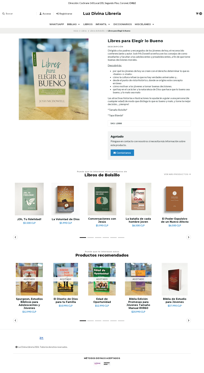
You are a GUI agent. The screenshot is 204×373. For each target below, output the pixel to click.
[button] (83, 237)
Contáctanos (123, 152)
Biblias (72, 24)
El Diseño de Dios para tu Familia (66, 300)
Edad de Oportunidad (102, 300)
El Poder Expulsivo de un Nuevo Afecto (175, 220)
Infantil (101, 24)
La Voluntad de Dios (66, 219)
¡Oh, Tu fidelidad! (29, 219)
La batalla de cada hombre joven (138, 220)
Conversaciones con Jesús (102, 220)
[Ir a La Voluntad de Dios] (65, 199)
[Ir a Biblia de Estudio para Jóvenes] (174, 279)
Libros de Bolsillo (97, 31)
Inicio (76, 31)
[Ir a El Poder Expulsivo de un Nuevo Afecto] (174, 199)
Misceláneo (143, 24)
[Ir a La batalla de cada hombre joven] (138, 199)
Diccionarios (122, 24)
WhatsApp (56, 24)
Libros (88, 24)
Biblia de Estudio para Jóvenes (174, 300)
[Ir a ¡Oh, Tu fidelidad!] (29, 199)
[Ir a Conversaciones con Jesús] (102, 199)
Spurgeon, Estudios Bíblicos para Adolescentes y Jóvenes (29, 303)
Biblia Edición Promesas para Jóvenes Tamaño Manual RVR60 (138, 303)
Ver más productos (176, 174)
